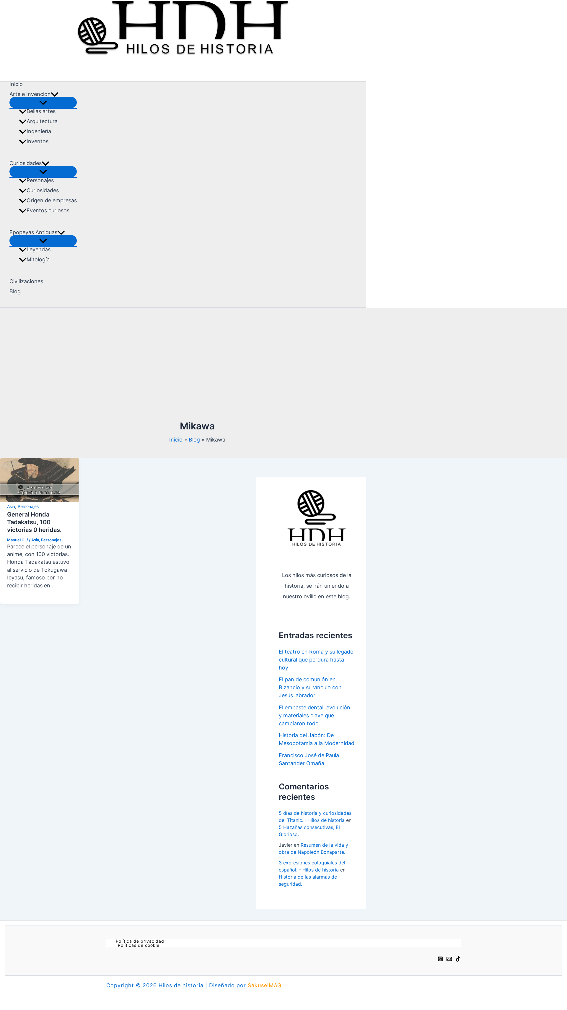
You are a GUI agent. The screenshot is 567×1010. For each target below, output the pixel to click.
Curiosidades (43, 190)
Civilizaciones (26, 281)
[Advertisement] (197, 366)
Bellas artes (41, 111)
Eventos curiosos (48, 210)
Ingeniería (39, 131)
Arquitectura (42, 121)
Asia (11, 506)
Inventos (37, 141)
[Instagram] (440, 958)
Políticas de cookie (138, 945)
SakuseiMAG (264, 985)
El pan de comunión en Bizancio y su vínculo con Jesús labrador (310, 687)
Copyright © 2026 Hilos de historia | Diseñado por (177, 985)
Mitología (38, 259)
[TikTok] (458, 958)
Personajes (40, 180)
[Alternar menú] (43, 102)
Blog (15, 291)
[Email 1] (449, 958)
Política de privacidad (140, 941)
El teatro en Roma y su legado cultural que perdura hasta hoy (316, 660)
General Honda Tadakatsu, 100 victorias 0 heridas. (34, 522)
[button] (54, 94)
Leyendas (38, 249)
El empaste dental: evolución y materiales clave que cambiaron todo (314, 715)
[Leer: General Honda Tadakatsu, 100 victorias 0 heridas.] (39, 480)
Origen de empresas (52, 200)
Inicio (16, 84)
